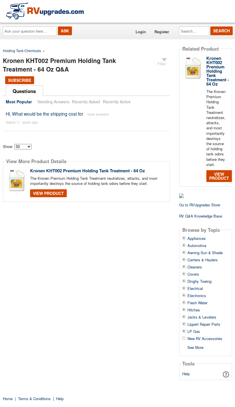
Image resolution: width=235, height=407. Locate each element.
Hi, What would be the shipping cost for (44, 113)
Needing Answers (53, 101)
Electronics (196, 296)
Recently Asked (86, 101)
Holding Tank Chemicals (22, 50)
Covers (193, 274)
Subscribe (19, 80)
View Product (48, 193)
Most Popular (19, 101)
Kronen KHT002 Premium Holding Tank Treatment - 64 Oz (87, 170)
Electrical (195, 289)
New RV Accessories (204, 339)
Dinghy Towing (199, 281)
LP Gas (193, 331)
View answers (98, 114)
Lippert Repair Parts (203, 324)
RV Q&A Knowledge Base (200, 216)
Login (141, 31)
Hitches (193, 310)
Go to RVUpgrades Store (199, 205)
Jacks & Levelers (201, 317)
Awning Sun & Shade (205, 253)
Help (186, 373)
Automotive (196, 246)
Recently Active (117, 101)
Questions (24, 91)
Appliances (196, 238)
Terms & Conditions (34, 398)
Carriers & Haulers (202, 260)
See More (195, 347)
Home (8, 398)
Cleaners (194, 267)
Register (161, 31)
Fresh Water (197, 303)
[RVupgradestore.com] (45, 10)
